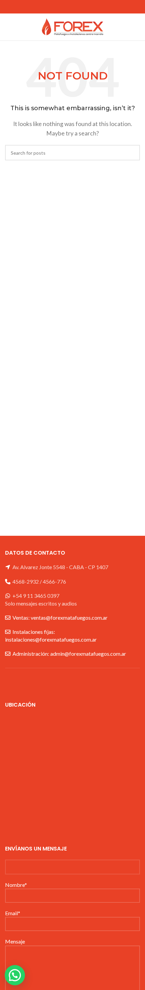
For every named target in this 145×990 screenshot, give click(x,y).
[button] (15, 975)
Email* (12, 913)
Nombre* (16, 884)
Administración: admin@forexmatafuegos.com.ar (69, 653)
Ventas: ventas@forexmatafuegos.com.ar (60, 617)
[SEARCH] (132, 152)
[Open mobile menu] (8, 27)
